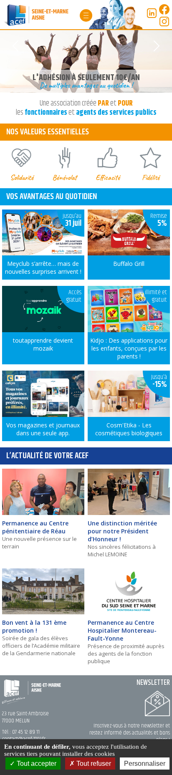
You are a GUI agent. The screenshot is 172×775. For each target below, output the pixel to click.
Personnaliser (144, 763)
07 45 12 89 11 (26, 732)
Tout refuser (93, 763)
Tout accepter (35, 763)
